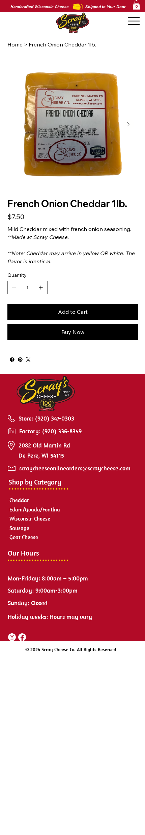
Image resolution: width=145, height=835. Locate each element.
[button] (136, 4)
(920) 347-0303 (54, 418)
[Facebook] (12, 359)
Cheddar (19, 500)
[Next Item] (128, 124)
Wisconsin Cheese (29, 518)
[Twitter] (28, 359)
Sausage (19, 528)
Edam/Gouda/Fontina (34, 509)
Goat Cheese (23, 537)
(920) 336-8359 (62, 431)
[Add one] (41, 287)
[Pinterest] (20, 359)
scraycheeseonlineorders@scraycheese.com (74, 468)
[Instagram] (12, 637)
